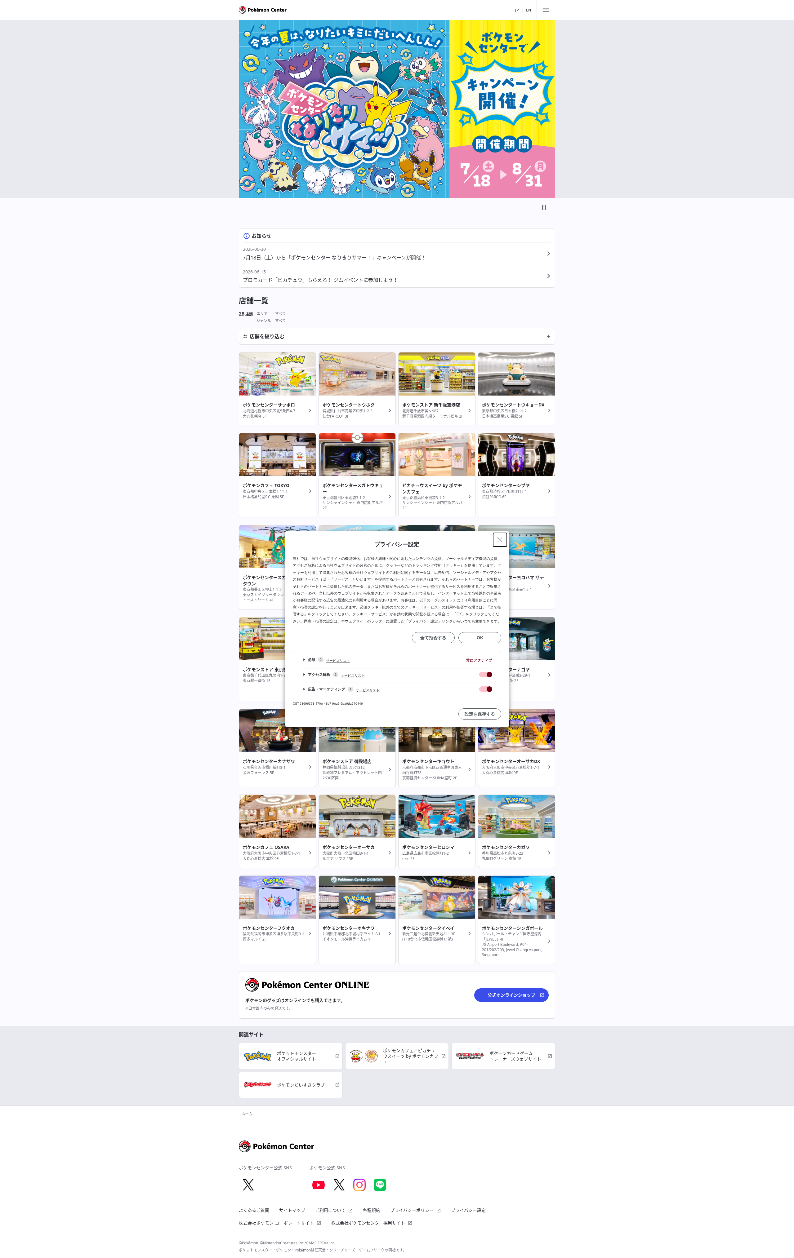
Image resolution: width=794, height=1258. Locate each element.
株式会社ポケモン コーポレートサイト (276, 1223)
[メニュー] (546, 10)
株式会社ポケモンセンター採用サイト (368, 1223)
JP (517, 10)
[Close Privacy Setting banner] (500, 540)
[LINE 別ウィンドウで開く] (380, 1185)
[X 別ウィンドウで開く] (248, 1185)
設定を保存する (480, 713)
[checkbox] (485, 674)
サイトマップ (292, 1210)
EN (528, 10)
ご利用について (330, 1210)
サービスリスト (338, 660)
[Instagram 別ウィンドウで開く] (359, 1185)
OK (480, 637)
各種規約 (371, 1210)
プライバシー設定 (468, 1210)
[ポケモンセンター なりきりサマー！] (397, 109)
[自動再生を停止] (544, 208)
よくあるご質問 (254, 1210)
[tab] (516, 208)
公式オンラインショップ (511, 995)
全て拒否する (433, 637)
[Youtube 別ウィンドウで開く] (318, 1185)
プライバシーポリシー (412, 1210)
